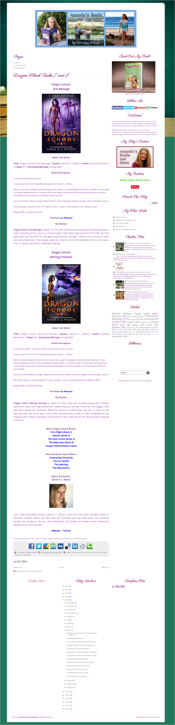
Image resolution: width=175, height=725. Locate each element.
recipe (130, 332)
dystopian (143, 322)
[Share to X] (21, 561)
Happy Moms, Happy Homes (126, 220)
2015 (67, 699)
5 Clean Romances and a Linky (77, 673)
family (122, 325)
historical (142, 327)
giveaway (116, 327)
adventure (75, 552)
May (68, 627)
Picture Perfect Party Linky (131, 313)
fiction (149, 325)
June (69, 623)
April (69, 630)
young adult (26, 555)
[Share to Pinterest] (26, 561)
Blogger (148, 381)
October (70, 610)
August (69, 616)
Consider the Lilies (122, 223)
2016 (67, 695)
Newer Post (17, 567)
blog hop (117, 318)
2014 (67, 702)
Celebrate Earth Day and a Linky (78, 666)
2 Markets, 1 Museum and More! (138, 243)
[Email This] (17, 561)
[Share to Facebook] (24, 561)
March (69, 680)
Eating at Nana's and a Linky (77, 669)
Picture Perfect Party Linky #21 (138, 292)
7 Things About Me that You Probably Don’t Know (133, 272)
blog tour (132, 319)
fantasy (104, 552)
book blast (143, 319)
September (71, 613)
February (70, 684)
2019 (67, 596)
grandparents (130, 327)
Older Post (105, 567)
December (71, 603)
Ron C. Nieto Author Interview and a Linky (81, 642)
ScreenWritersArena (152, 717)
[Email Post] (14, 561)
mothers (148, 330)
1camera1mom (121, 217)
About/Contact (20, 65)
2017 (67, 692)
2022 (67, 586)
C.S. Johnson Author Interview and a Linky (81, 655)
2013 (67, 705)
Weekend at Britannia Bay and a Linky (80, 662)
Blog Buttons (19, 68)
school (152, 332)
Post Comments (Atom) (34, 571)
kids (126, 330)
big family (139, 316)
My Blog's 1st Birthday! (127, 254)
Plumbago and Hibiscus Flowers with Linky (82, 652)
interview (118, 330)
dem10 (133, 381)
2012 (67, 709)
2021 (67, 590)
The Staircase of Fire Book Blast (78, 649)
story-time (143, 334)
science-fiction (117, 334)
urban (153, 334)
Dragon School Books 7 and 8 (77, 659)
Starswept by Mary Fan (75, 638)
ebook (98, 552)
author (129, 316)
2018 (67, 600)
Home (17, 63)
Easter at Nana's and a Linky (77, 676)
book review (91, 552)
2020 (67, 593)
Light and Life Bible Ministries (126, 229)
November (71, 606)
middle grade (136, 330)
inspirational (153, 327)
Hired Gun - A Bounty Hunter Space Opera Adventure (82, 634)
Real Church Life (121, 226)
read (121, 332)
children (130, 322)
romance (18, 555)
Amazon (83, 552)
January (70, 687)
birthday (150, 316)
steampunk (131, 334)
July (68, 620)
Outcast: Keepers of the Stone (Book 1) (80, 645)
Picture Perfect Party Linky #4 (137, 281)
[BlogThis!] (19, 561)
